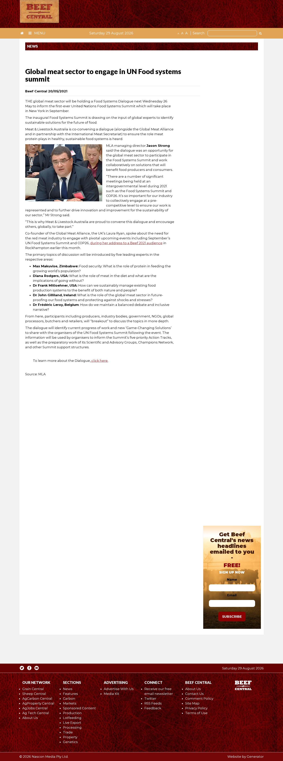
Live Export (72, 723)
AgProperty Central (38, 703)
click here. (99, 361)
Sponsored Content (79, 708)
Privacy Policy (196, 708)
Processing (72, 727)
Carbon (69, 698)
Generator (255, 756)
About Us (30, 718)
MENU (39, 33)
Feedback (152, 708)
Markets (69, 703)
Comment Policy (199, 698)
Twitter (150, 698)
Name (232, 579)
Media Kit (111, 694)
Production (72, 713)
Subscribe (232, 616)
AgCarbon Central (37, 698)
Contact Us (194, 694)
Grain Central (33, 689)
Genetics (70, 742)
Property (70, 737)
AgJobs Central (35, 708)
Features (70, 694)
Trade (68, 732)
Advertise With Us (119, 689)
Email (232, 595)
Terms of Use (196, 713)
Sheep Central (34, 694)
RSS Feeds (153, 703)
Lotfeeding (72, 718)
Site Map (192, 703)
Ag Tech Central (35, 713)
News (67, 689)
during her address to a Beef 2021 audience (126, 243)
